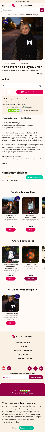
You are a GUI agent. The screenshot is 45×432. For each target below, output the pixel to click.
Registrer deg (36, 377)
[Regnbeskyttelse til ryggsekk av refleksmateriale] (10, 254)
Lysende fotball (30, 264)
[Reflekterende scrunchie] (10, 205)
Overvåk (31, 278)
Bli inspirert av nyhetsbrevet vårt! (22, 373)
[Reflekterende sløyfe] (10, 303)
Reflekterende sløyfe (10, 313)
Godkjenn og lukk (26, 428)
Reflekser (21, 14)
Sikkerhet (14, 14)
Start (8, 14)
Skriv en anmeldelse (34, 177)
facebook (29, 368)
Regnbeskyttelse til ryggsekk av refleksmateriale (11, 266)
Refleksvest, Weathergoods (30, 216)
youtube (40, 368)
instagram (35, 368)
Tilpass (14, 428)
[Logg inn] (8, 368)
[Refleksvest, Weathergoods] (30, 205)
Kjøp (30, 229)
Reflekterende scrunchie (11, 216)
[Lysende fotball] (30, 254)
